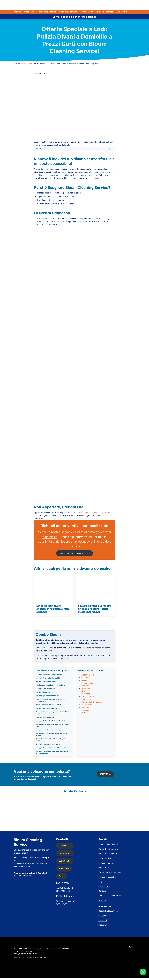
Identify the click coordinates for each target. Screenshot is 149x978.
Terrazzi (85, 710)
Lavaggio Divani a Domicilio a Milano (49, 678)
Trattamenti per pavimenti (109, 872)
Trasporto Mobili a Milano (45, 717)
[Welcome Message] (143, 972)
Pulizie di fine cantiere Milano (46, 708)
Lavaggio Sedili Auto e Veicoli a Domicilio (51, 721)
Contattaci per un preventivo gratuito (92, 512)
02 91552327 (65, 846)
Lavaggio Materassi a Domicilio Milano (50, 674)
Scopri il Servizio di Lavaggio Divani (74, 553)
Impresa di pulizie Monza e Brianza (48, 730)
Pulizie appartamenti (107, 853)
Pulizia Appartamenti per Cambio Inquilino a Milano (52, 740)
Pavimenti (85, 694)
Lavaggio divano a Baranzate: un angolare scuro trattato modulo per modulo (95, 608)
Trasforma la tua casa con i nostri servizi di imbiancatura (51, 700)
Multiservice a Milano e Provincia (48, 744)
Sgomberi (85, 707)
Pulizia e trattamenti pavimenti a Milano (50, 685)
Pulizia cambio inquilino (91, 702)
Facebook (102, 920)
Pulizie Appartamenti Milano (46, 681)
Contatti (102, 891)
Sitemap (102, 900)
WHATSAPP (64, 868)
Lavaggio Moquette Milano (45, 689)
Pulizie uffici (103, 867)
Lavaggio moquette (107, 877)
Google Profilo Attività (108, 911)
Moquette (85, 688)
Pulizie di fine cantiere (108, 849)
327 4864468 (65, 853)
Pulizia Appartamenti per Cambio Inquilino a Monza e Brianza (52, 752)
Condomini (86, 677)
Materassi (85, 686)
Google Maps (104, 915)
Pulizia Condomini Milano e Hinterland (50, 705)
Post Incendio (87, 699)
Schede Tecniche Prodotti (109, 895)
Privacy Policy (19, 954)
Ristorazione (86, 704)
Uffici (83, 713)
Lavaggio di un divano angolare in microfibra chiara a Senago (53, 608)
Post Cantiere (87, 696)
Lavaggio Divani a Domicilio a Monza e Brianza (53, 748)
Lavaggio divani (105, 858)
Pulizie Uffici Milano (43, 692)
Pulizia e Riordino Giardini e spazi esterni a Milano (51, 734)
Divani (84, 680)
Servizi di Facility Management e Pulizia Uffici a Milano (53, 713)
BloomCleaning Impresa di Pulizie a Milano (30, 958)
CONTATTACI (105, 774)
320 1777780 (65, 861)
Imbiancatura (87, 683)
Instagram (102, 925)
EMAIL (62, 876)
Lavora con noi (104, 886)
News (83, 691)
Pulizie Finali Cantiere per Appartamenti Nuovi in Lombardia (52, 725)
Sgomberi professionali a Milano (47, 696)
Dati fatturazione (31, 954)
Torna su (132, 947)
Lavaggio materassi (107, 863)
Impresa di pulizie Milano (109, 844)
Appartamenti (87, 675)
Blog (100, 881)
